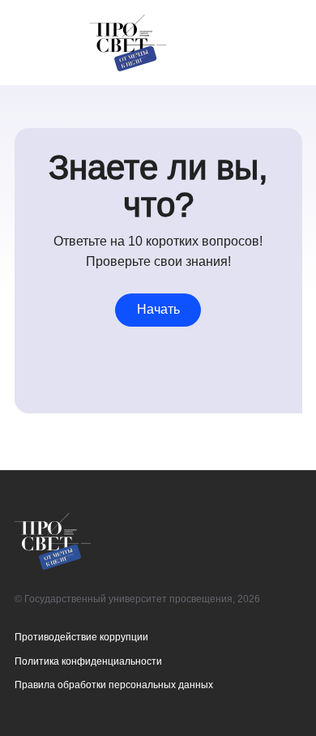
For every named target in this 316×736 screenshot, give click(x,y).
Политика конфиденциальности (88, 661)
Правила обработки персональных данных (114, 684)
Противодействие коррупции (81, 637)
